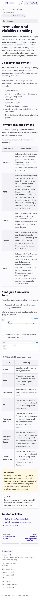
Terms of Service (8, 587)
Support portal (7, 572)
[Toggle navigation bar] (3, 3)
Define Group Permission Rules (17, 519)
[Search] (21, 3)
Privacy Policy (6, 581)
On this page (8, 21)
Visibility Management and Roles (18, 522)
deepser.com (7, 569)
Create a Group (11, 525)
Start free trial (7, 575)
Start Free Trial (31, 3)
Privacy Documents (9, 584)
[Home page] (4, 9)
